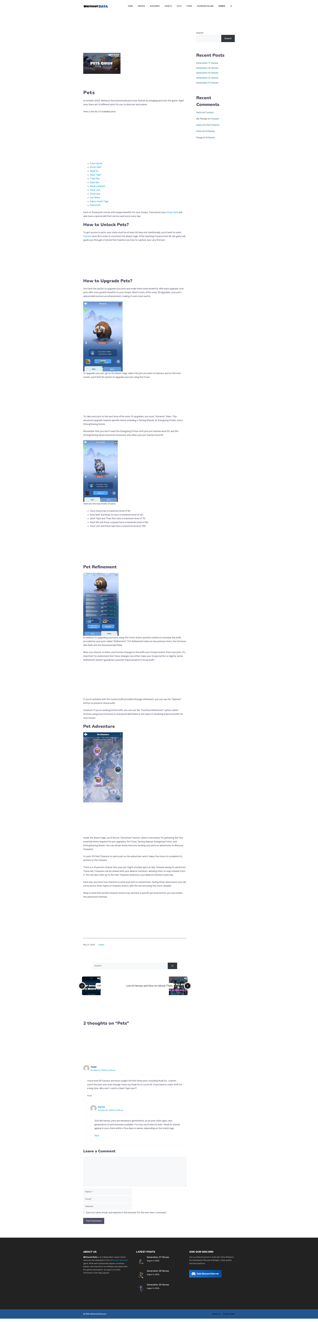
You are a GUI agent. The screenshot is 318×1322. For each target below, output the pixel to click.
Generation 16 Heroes (207, 68)
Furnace (87, 236)
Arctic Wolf (95, 167)
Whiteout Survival (119, 1260)
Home (130, 6)
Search (199, 33)
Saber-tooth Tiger (99, 201)
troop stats (172, 212)
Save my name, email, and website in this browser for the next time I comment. (126, 1212)
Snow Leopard (97, 186)
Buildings (155, 6)
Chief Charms (212, 125)
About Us (216, 1314)
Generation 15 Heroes (207, 72)
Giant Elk (94, 182)
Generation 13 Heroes (207, 82)
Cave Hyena (96, 163)
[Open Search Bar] (231, 6)
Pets (179, 6)
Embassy (210, 131)
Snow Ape (95, 193)
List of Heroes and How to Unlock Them (149, 985)
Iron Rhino (95, 197)
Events (168, 6)
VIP (99, 985)
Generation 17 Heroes (207, 63)
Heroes (141, 6)
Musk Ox (94, 171)
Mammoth (95, 205)
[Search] (172, 966)
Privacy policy (229, 1314)
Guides (222, 6)
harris (101, 1107)
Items (189, 6)
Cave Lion (95, 190)
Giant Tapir (95, 174)
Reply (89, 1096)
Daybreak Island (205, 6)
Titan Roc (95, 178)
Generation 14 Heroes (207, 77)
